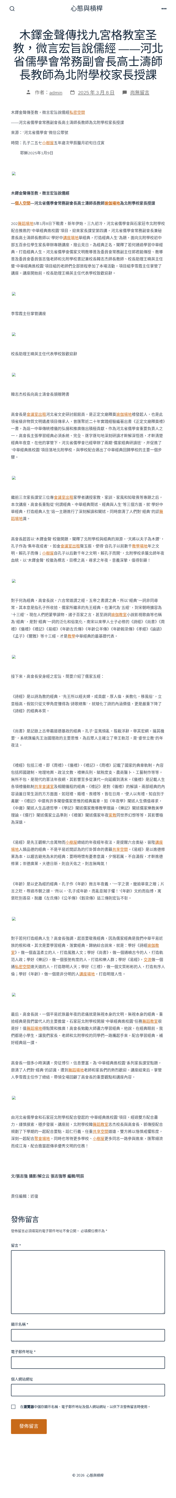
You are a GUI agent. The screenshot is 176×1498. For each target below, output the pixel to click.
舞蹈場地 (25, 223)
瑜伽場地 (112, 203)
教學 (71, 636)
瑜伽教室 (119, 614)
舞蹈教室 (150, 1021)
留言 (16, 1245)
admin (55, 92)
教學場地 (140, 546)
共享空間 (120, 849)
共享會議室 (44, 786)
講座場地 (71, 237)
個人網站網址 (22, 1379)
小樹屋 (48, 143)
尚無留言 (139, 92)
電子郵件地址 (23, 1351)
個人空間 (22, 203)
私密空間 (77, 112)
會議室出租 (36, 414)
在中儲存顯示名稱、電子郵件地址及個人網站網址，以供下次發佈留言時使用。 (85, 1407)
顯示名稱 (19, 1324)
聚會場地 (42, 1138)
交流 (147, 959)
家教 (112, 815)
